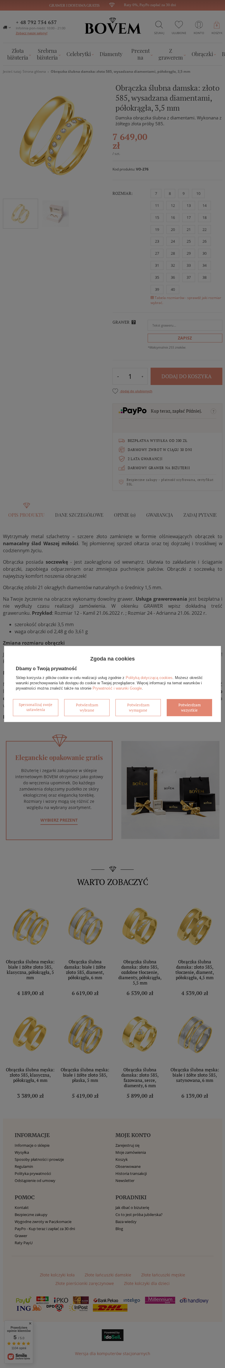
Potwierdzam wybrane (87, 707)
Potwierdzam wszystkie (189, 707)
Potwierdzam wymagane (138, 707)
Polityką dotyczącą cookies (149, 677)
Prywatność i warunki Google (117, 688)
